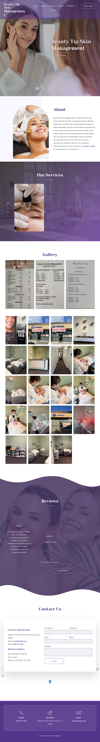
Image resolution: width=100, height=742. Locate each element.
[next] (8, 212)
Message (47, 646)
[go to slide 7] (50, 562)
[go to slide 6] (49, 562)
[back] (8, 203)
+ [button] (2, 669)
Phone (71, 637)
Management (14, 13)
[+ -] (50, 684)
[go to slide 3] (44, 562)
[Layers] (97, 669)
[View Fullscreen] (2, 675)
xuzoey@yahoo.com (19, 641)
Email (46, 637)
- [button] (2, 672)
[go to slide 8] (52, 562)
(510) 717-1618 (18, 644)
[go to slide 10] (55, 562)
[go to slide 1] (41, 562)
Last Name (72, 628)
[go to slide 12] (58, 562)
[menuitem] (36, 6)
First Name (48, 628)
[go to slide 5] (47, 562)
